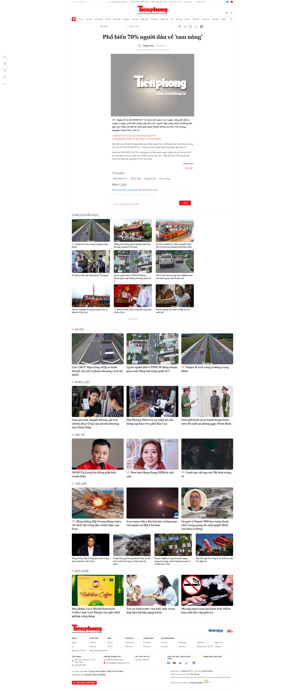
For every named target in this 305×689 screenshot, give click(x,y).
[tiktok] (181, 663)
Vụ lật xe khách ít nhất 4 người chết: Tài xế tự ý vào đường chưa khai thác (174, 245)
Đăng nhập (116, 190)
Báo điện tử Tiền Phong (153, 10)
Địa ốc (108, 19)
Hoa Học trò (175, 2)
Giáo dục (196, 19)
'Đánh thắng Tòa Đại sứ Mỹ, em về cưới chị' (173, 311)
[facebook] (227, 2)
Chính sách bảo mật (212, 657)
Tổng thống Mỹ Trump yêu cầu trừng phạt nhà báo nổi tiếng (90, 559)
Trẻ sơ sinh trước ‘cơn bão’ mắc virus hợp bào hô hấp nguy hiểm (151, 610)
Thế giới (126, 19)
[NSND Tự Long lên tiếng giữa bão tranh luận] (98, 454)
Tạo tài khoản (132, 190)
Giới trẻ (135, 19)
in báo (190, 26)
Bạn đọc (182, 646)
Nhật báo (94, 638)
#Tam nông (164, 178)
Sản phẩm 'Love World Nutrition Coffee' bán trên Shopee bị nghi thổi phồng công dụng (96, 612)
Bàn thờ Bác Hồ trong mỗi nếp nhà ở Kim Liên (132, 311)
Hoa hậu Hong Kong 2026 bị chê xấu (150, 474)
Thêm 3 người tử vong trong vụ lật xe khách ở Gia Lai (90, 311)
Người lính (164, 19)
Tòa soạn (188, 2)
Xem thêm (231, 19)
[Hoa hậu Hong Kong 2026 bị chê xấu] (152, 454)
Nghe (5, 57)
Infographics (167, 638)
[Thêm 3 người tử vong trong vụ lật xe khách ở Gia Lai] (91, 295)
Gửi (185, 203)
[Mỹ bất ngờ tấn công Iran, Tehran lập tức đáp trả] (214, 545)
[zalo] (188, 663)
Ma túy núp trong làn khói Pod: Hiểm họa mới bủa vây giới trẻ (206, 610)
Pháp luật (144, 19)
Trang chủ (74, 19)
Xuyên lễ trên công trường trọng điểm (90, 245)
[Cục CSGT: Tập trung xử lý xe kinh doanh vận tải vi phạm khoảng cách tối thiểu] (98, 348)
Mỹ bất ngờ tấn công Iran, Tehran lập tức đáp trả (214, 559)
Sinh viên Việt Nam (159, 2)
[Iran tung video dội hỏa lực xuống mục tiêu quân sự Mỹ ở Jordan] (152, 503)
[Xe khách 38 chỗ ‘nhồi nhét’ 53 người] (91, 261)
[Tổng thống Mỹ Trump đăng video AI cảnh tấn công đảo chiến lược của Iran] (98, 503)
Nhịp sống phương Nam (99, 650)
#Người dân (150, 178)
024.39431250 (80, 665)
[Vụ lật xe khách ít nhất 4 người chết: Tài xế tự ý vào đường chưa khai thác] (175, 230)
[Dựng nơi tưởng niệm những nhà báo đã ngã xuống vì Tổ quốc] (133, 230)
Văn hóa (179, 19)
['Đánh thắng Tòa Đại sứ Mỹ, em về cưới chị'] (175, 295)
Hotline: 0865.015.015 (118, 2)
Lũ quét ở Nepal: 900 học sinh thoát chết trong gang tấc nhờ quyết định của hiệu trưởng (205, 525)
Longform (148, 638)
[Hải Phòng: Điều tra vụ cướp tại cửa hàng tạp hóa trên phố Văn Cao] (152, 401)
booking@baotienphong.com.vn (118, 663)
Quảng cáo (200, 2)
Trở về (5, 83)
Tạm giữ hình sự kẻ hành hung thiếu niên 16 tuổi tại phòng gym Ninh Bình (206, 421)
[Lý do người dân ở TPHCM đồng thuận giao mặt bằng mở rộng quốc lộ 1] (133, 261)
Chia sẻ (5, 63)
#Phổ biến (136, 178)
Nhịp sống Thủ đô (78, 650)
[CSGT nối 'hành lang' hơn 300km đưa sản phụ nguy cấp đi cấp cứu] (175, 261)
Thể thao (154, 19)
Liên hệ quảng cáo (112, 657)
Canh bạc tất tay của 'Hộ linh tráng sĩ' (206, 474)
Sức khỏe (117, 19)
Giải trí (187, 19)
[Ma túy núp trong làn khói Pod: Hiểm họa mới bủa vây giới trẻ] (207, 590)
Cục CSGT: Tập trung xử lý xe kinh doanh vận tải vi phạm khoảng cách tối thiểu (97, 370)
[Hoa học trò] (230, 631)
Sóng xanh (99, 19)
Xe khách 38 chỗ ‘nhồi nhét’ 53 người (90, 275)
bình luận (196, 26)
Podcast (129, 638)
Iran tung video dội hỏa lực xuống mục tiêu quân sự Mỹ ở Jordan (152, 523)
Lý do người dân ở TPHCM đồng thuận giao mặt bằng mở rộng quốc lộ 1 (132, 278)
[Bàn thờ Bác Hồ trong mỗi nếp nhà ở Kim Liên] (133, 295)
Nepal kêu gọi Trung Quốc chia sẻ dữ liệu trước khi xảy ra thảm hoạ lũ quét (131, 561)
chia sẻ (179, 26)
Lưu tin (5, 70)
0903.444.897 (143, 660)
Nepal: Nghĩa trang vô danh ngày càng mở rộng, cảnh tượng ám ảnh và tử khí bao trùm (172, 561)
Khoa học (205, 19)
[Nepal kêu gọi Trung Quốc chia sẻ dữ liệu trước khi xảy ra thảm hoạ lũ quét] (132, 545)
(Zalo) (121, 660)
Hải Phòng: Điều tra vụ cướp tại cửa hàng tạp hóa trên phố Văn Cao (150, 421)
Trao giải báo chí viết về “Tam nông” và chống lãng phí (137, 139)
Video (223, 19)
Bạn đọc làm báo (86, 682)
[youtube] (231, 2)
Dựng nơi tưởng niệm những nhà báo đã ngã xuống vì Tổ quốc (132, 245)
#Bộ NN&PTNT (120, 178)
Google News (201, 26)
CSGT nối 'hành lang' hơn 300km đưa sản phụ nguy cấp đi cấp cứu (174, 276)
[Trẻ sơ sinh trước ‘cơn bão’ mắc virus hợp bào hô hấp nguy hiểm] (152, 590)
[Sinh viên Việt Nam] (215, 631)
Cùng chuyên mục (85, 215)
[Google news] (195, 663)
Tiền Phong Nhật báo (139, 2)
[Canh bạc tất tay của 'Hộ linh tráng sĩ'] (207, 454)
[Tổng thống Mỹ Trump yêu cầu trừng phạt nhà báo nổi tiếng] (90, 545)
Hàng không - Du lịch (205, 646)
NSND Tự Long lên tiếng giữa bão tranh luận (94, 474)
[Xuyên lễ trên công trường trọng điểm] (91, 230)
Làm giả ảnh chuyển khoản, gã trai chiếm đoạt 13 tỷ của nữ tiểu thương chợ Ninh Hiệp (95, 423)
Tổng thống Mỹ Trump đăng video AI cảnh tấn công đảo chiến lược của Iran (96, 525)
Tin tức (134, 26)
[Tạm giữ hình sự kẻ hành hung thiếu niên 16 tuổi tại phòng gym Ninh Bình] (207, 401)
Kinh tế (89, 19)
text (185, 26)
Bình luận (5, 77)
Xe (172, 19)
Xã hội (81, 19)
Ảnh (109, 638)
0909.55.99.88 (112, 660)
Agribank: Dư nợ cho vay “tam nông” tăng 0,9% (134, 135)
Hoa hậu (215, 19)
